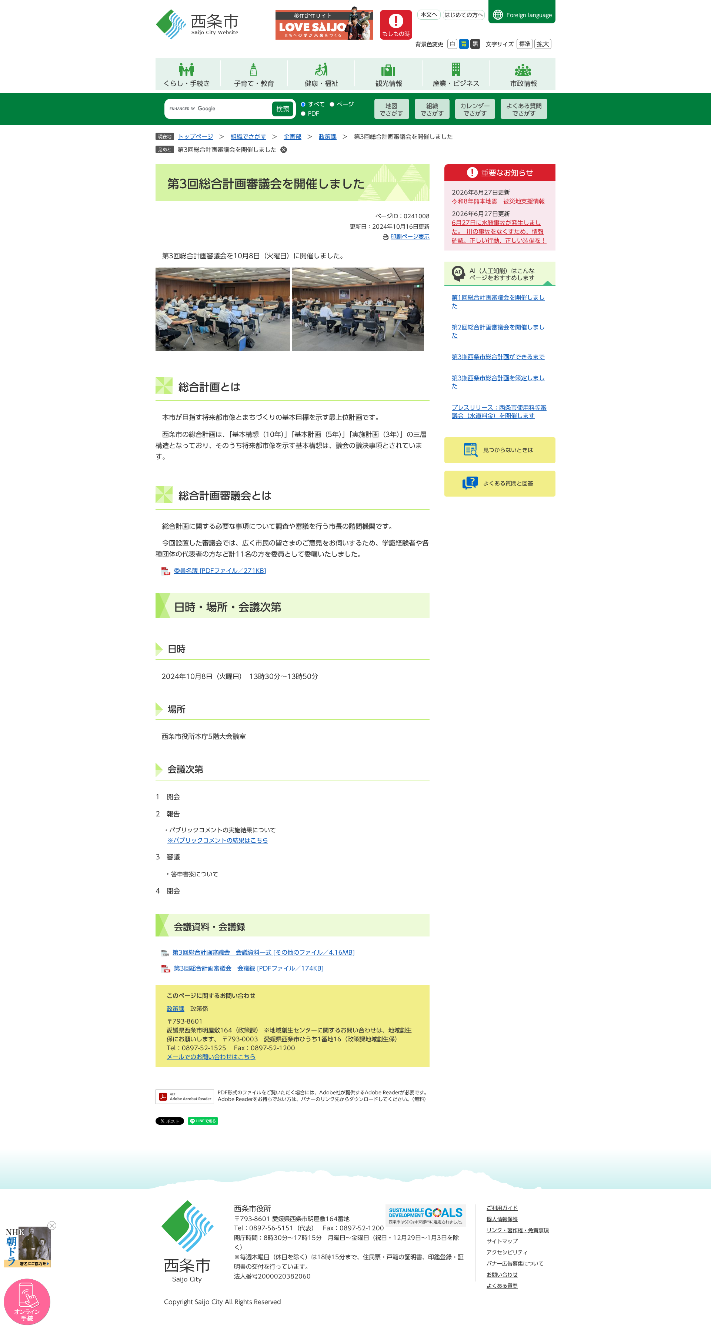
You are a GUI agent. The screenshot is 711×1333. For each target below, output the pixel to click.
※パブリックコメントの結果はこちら (217, 840)
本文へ (429, 14)
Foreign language (529, 15)
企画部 (292, 137)
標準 (524, 44)
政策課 (328, 137)
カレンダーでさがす (475, 109)
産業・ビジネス (456, 83)
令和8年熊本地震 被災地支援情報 (498, 201)
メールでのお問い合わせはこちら (211, 1057)
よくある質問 (502, 1286)
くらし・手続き (186, 83)
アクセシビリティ (507, 1252)
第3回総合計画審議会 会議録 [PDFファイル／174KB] (249, 968)
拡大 (543, 44)
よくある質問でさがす (524, 109)
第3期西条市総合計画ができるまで (498, 357)
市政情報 (523, 83)
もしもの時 (396, 34)
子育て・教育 (254, 83)
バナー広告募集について (515, 1263)
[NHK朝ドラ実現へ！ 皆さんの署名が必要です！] (27, 1247)
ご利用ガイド (502, 1208)
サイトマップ (502, 1241)
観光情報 (388, 83)
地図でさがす (391, 109)
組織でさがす (432, 109)
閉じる (51, 1225)
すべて (316, 104)
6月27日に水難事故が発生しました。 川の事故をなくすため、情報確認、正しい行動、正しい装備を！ (499, 231)
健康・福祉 (321, 83)
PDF (313, 113)
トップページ (195, 137)
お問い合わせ (502, 1274)
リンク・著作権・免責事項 (518, 1230)
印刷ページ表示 (410, 236)
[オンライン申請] (27, 1302)
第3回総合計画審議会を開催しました (227, 150)
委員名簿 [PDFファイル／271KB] (220, 571)
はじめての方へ (463, 15)
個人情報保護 (502, 1219)
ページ (345, 104)
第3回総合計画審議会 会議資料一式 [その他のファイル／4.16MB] (264, 952)
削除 (283, 149)
